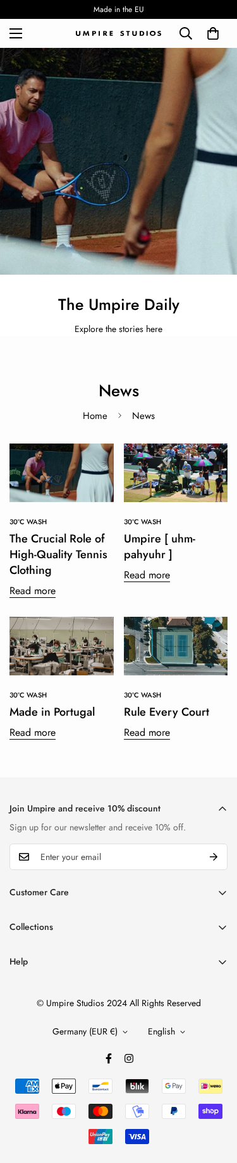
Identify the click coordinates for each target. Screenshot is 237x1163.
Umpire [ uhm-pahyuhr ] (159, 546)
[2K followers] (129, 1058)
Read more (32, 590)
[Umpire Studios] (118, 34)
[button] (213, 33)
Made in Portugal (52, 712)
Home (95, 416)
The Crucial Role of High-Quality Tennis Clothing (58, 554)
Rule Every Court (166, 712)
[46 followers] (109, 1058)
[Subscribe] (214, 857)
